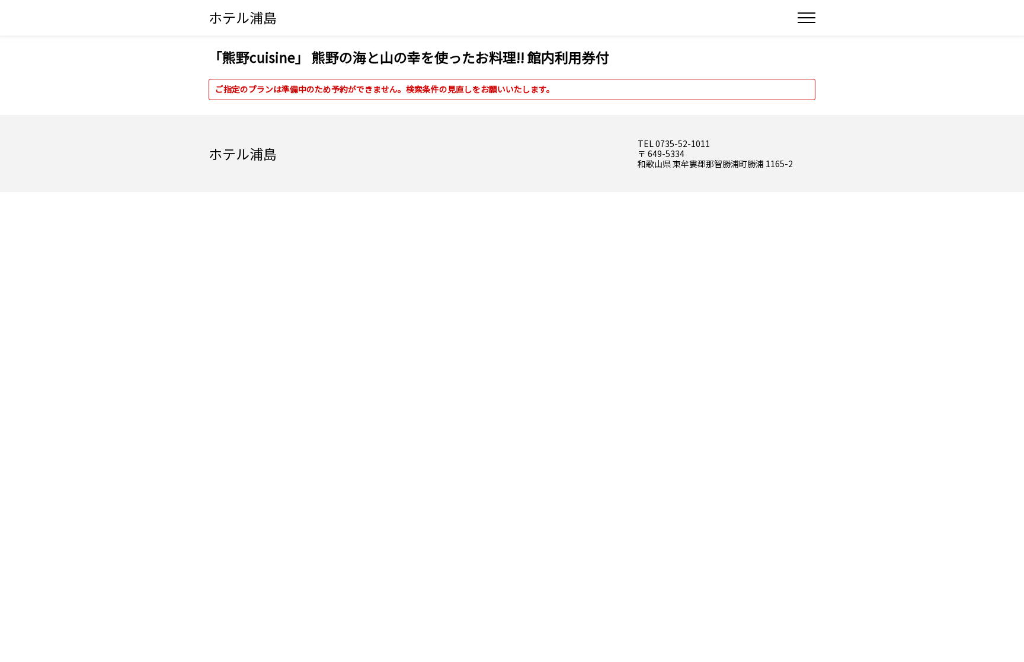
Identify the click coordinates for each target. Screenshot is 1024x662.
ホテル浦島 (243, 17)
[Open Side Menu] (806, 18)
